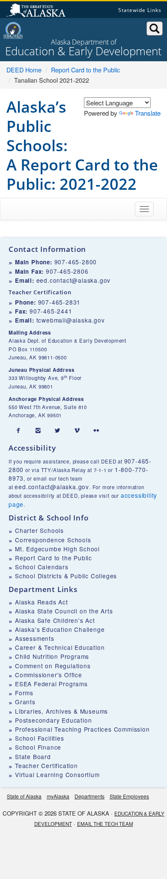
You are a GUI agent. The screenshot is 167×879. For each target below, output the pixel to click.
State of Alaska (37, 11)
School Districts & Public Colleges (66, 575)
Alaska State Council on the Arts (64, 611)
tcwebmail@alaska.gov (70, 320)
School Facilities (39, 738)
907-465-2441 (51, 311)
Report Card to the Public (85, 69)
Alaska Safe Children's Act (55, 620)
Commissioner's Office (48, 674)
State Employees (129, 796)
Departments (89, 796)
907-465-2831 (59, 302)
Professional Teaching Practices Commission (82, 729)
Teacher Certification (46, 765)
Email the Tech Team (105, 823)
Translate (148, 112)
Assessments (34, 638)
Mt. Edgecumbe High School (57, 548)
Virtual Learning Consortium (57, 774)
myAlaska (58, 796)
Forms (24, 692)
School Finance (38, 747)
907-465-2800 (75, 261)
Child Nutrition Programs (52, 656)
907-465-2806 (67, 271)
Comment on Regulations (53, 665)
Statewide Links (139, 10)
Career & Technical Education (59, 647)
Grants (25, 701)
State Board (33, 756)
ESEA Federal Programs (51, 683)
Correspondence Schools (53, 539)
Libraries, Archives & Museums (61, 711)
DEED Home (24, 69)
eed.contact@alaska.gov (73, 280)
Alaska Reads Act (41, 602)
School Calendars (42, 566)
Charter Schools (39, 530)
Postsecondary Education (53, 720)
